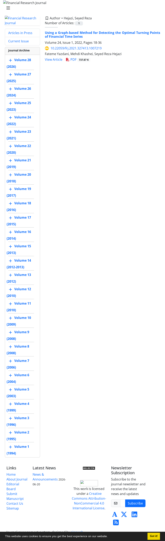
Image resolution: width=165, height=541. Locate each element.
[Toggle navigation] (81, 8)
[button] (109, 536)
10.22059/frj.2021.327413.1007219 (76, 48)
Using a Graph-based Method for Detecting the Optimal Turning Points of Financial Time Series (102, 34)
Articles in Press (20, 33)
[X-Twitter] (124, 515)
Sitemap (12, 508)
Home (11, 474)
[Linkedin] (134, 515)
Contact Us (14, 503)
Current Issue (18, 41)
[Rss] (116, 523)
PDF (79, 59)
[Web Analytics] (89, 468)
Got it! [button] (154, 536)
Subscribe (135, 503)
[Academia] (114, 515)
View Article (53, 59)
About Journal (16, 479)
